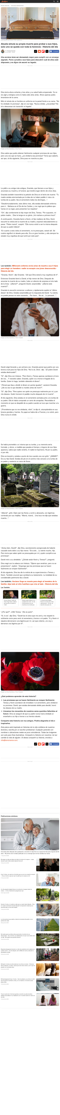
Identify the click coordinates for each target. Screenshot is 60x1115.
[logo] (4, 1)
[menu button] (57, 1)
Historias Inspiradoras (17, 5)
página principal (5, 5)
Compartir (55, 51)
